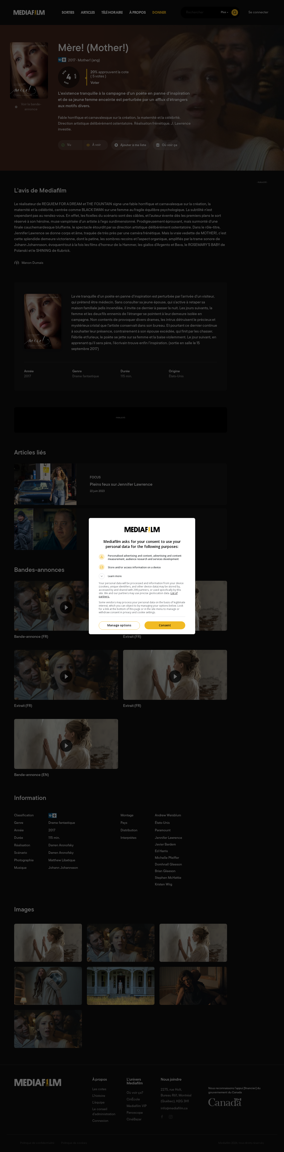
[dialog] (142, 576)
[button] (142, 576)
